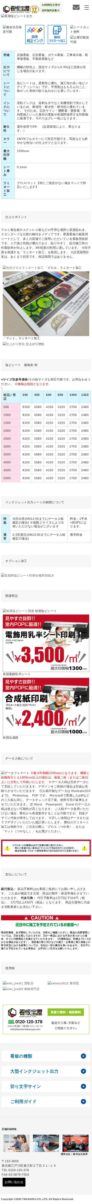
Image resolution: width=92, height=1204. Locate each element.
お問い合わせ (14, 1182)
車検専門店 (31, 989)
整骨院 (74, 983)
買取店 (28, 983)
